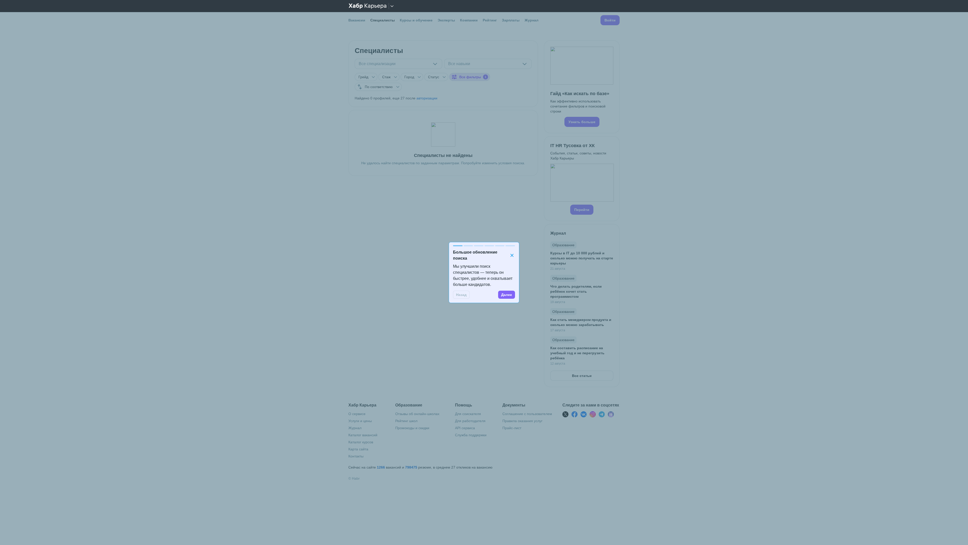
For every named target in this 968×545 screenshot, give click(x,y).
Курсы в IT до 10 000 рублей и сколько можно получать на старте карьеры (581, 258)
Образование (563, 245)
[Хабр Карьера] (367, 6)
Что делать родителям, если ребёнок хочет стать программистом (576, 291)
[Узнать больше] (581, 87)
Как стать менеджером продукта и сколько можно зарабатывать (580, 322)
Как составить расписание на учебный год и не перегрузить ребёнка (577, 353)
